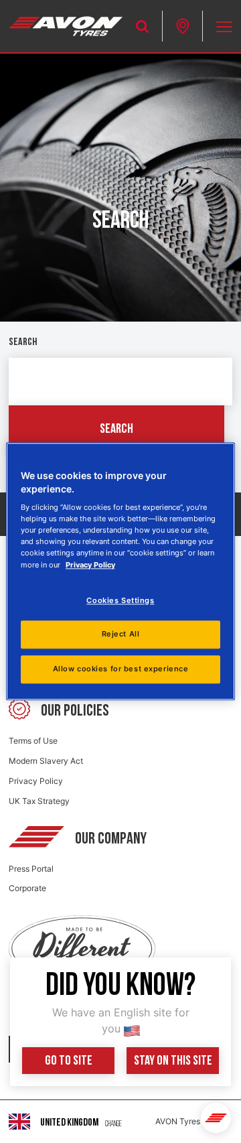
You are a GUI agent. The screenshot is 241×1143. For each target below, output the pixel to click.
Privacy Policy (36, 781)
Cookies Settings (120, 600)
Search (23, 342)
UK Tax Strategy (39, 801)
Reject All (121, 634)
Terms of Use (33, 741)
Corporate (27, 888)
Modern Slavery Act (46, 761)
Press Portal (31, 869)
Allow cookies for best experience (121, 669)
